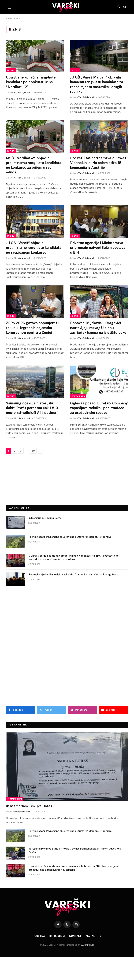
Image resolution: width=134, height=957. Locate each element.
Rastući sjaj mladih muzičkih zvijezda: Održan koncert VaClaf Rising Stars (73, 574)
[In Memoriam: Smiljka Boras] (15, 522)
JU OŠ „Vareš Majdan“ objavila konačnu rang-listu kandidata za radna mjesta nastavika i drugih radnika (96, 84)
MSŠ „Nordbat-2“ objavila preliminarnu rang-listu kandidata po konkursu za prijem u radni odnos (33, 165)
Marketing (93, 936)
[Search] (124, 7)
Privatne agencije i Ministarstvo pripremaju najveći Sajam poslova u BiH (97, 247)
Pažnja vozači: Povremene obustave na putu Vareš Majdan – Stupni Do (69, 536)
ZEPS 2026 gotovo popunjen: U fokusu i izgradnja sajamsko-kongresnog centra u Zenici (32, 327)
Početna (39, 936)
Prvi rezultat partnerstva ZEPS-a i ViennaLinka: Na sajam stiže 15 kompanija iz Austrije (98, 163)
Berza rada (78, 396)
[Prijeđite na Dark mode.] (119, 7)
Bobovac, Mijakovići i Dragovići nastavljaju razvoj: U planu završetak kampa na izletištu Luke (98, 327)
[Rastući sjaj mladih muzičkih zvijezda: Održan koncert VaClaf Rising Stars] (15, 579)
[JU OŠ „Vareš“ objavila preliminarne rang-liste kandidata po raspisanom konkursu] (35, 221)
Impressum (57, 936)
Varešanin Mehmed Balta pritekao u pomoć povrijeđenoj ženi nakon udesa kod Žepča (74, 850)
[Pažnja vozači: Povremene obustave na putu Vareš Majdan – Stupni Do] (15, 541)
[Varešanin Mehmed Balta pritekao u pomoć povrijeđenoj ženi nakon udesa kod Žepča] (15, 853)
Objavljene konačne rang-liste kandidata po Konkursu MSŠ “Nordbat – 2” (31, 82)
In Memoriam (15, 799)
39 (33, 450)
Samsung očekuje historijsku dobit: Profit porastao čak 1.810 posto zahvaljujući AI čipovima (32, 408)
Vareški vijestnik (22, 92)
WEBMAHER (87, 945)
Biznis (10, 70)
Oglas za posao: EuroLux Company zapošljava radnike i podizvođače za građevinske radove (99, 408)
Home (9, 18)
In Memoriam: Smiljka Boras (45, 518)
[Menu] (10, 7)
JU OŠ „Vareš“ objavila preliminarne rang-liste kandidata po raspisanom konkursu (33, 247)
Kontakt (75, 936)
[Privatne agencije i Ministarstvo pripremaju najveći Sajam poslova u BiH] (99, 221)
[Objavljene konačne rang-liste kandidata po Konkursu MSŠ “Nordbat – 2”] (35, 56)
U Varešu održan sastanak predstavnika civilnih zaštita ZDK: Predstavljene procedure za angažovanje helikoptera (73, 557)
